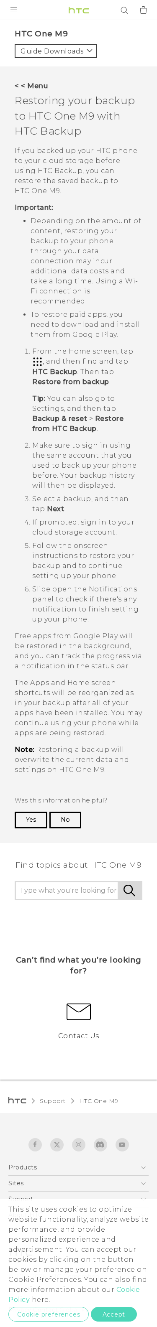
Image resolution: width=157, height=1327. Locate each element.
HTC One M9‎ (98, 1101)
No (65, 819)
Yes (31, 819)
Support (53, 1101)
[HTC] (79, 10)
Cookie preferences (48, 1314)
